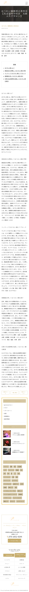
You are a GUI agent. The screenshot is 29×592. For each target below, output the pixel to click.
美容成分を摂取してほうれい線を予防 (15, 71)
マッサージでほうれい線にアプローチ (15, 73)
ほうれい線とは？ (10, 68)
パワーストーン (8, 410)
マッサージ (6, 466)
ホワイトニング (7, 480)
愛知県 (5, 487)
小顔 (13, 477)
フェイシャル (11, 470)
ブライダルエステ (7, 484)
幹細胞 (17, 470)
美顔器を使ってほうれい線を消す (14, 76)
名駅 (16, 487)
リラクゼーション (7, 497)
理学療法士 (7, 416)
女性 (21, 470)
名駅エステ (10, 487)
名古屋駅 (19, 466)
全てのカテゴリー (8, 405)
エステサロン (15, 480)
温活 (5, 413)
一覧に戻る (14, 392)
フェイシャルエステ (17, 497)
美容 (17, 477)
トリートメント (7, 477)
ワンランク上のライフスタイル (10, 494)
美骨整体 (20, 494)
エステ (5, 470)
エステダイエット (20, 501)
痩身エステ (6, 501)
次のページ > (23, 392)
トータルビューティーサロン (10, 491)
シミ (15, 473)
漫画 (11, 466)
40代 (8, 473)
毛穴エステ (12, 501)
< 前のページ (5, 392)
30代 (5, 473)
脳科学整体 (7, 419)
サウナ (6, 408)
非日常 (21, 484)
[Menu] (26, 3)
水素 (18, 473)
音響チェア (20, 491)
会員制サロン (16, 484)
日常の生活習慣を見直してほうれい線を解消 (15, 80)
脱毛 (15, 466)
